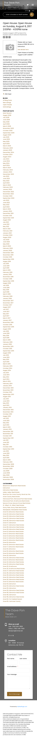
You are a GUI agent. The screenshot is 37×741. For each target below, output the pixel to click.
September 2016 (8, 327)
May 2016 (6, 336)
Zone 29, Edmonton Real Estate (13, 575)
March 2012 (6, 427)
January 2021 (7, 233)
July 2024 (6, 159)
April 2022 (6, 207)
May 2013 (6, 403)
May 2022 (6, 205)
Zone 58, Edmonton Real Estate (13, 597)
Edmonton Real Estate (10, 490)
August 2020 (7, 237)
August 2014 (7, 370)
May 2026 (6, 122)
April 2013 (6, 405)
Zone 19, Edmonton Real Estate (13, 553)
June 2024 (6, 161)
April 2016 (6, 338)
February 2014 (7, 384)
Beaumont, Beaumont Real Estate (14, 486)
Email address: (12, 666)
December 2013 (8, 388)
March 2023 (7, 185)
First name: (10, 658)
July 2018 (6, 285)
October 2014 (7, 368)
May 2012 (6, 423)
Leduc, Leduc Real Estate (11, 492)
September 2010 (8, 449)
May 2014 (6, 377)
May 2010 (6, 455)
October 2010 (7, 447)
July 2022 (6, 200)
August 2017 (7, 307)
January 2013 (7, 407)
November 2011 (8, 434)
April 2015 (6, 362)
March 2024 (7, 168)
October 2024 (7, 154)
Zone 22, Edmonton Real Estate (13, 562)
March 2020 (7, 246)
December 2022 (8, 192)
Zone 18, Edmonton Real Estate (13, 551)
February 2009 (8, 477)
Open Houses (7, 105)
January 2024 (7, 172)
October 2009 (7, 469)
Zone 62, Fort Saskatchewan (12, 599)
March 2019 (6, 270)
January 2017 (7, 320)
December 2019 (8, 253)
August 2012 (7, 416)
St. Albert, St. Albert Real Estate (13, 505)
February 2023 (8, 187)
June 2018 (6, 288)
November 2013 (8, 390)
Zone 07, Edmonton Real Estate (13, 525)
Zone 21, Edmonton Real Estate (13, 560)
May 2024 (6, 163)
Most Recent (7, 113)
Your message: (12, 674)
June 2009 (6, 473)
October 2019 (7, 257)
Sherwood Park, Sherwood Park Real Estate (17, 499)
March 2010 (7, 460)
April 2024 (6, 165)
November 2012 (8, 412)
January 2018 (7, 298)
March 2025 (7, 146)
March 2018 (7, 294)
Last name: (23, 658)
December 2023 (8, 174)
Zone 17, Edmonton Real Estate (13, 547)
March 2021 (6, 229)
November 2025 (8, 128)
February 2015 (7, 366)
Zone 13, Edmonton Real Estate (13, 536)
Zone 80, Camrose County (11, 601)
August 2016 (7, 329)
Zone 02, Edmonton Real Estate (13, 514)
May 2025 (6, 141)
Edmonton (6, 488)
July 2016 (6, 331)
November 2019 (8, 255)
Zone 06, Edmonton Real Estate (13, 521)
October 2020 (7, 235)
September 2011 (8, 438)
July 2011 (5, 440)
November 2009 (8, 466)
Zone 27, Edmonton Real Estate (18, 35)
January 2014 (7, 386)
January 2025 (7, 150)
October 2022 (7, 196)
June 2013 (6, 401)
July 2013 (6, 399)
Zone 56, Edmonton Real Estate (13, 593)
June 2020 (6, 242)
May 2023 (6, 181)
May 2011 (6, 445)
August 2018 (7, 283)
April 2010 (6, 458)
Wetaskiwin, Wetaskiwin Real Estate (15, 510)
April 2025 (6, 144)
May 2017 (6, 314)
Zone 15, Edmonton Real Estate (13, 540)
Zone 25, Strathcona (10, 566)
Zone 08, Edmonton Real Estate (13, 527)
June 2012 (6, 421)
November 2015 (8, 346)
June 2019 (6, 266)
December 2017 (8, 301)
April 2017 (6, 316)
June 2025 (6, 139)
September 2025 (8, 133)
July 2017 (6, 309)
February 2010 (7, 462)
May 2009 (6, 475)
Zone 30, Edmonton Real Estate (13, 577)
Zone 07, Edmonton (9, 523)
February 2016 (7, 342)
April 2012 (6, 425)
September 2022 (8, 198)
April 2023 (6, 183)
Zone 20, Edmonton (9, 555)
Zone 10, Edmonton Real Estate (13, 532)
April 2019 (6, 268)
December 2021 (8, 213)
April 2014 (6, 379)
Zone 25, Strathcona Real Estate (14, 569)
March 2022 (7, 209)
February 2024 (8, 170)
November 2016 (8, 322)
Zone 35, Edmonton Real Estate (13, 579)
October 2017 (7, 305)
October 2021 (7, 216)
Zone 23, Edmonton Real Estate (13, 564)
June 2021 (6, 224)
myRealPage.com (22, 706)
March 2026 (7, 126)
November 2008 (8, 479)
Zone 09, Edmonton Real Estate (13, 529)
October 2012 (7, 414)
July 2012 (6, 418)
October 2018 (7, 279)
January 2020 (7, 251)
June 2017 (6, 312)
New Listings (7, 103)
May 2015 (6, 359)
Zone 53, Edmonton (9, 584)
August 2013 (7, 397)
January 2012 (7, 429)
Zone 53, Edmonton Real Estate (13, 586)
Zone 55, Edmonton (9, 588)
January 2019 (7, 274)
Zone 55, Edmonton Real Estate (13, 590)
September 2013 (8, 394)
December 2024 (8, 152)
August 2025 (7, 135)
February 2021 (7, 231)
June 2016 (6, 333)
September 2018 (8, 281)
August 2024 (7, 157)
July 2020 (6, 240)
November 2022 (8, 194)
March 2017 (7, 318)
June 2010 (6, 453)
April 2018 (6, 292)
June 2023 (6, 179)
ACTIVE (26, 10)
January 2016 (7, 344)
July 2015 (6, 355)
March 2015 (7, 364)
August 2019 (7, 261)
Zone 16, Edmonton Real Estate (13, 545)
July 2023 (6, 176)
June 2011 (6, 442)
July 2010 (6, 451)
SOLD (33, 10)
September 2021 (8, 218)
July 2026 (6, 117)
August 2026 (7, 115)
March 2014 (7, 381)
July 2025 (6, 137)
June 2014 (6, 375)
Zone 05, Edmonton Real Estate (13, 518)
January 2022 (7, 211)
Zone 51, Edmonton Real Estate (13, 582)
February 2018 (7, 296)
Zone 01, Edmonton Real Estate (13, 512)
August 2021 (7, 220)
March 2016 (7, 340)
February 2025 (8, 148)
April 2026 (6, 124)
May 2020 (6, 244)
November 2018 (8, 277)
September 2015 (8, 351)
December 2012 (8, 410)
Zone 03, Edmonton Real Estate (13, 516)
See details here (23, 50)
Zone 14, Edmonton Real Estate (13, 538)
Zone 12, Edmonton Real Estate (13, 534)
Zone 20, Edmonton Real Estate (13, 558)
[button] (8, 635)
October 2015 (7, 349)
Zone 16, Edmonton (9, 542)
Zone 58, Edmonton (9, 595)
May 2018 (6, 290)
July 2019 (6, 264)
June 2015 (6, 357)
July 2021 (6, 222)
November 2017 (8, 303)
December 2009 (8, 464)
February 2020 (8, 248)
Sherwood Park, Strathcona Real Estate (16, 501)
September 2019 (8, 259)
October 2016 (7, 325)
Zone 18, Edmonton (9, 549)
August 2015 (7, 353)
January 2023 (7, 189)
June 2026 (6, 120)
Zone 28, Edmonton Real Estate (13, 573)
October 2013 (7, 392)
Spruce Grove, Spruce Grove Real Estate (16, 503)
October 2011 (7, 436)
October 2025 (7, 131)
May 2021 (6, 226)
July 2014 (6, 373)
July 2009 (6, 471)
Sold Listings (7, 107)
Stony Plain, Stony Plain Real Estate (14, 507)
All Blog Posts (7, 100)
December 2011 (8, 431)
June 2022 (6, 203)
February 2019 (7, 272)
